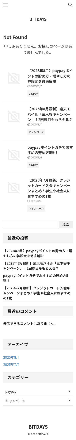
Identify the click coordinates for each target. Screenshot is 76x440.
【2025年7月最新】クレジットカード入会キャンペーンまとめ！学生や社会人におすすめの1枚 (49, 188)
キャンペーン (15, 400)
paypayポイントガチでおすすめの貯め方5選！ (50, 150)
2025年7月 (11, 364)
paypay (10, 391)
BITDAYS (38, 19)
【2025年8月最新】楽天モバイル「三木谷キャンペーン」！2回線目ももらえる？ (49, 114)
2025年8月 (11, 357)
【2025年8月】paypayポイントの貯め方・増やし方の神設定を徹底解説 (50, 76)
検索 (65, 224)
